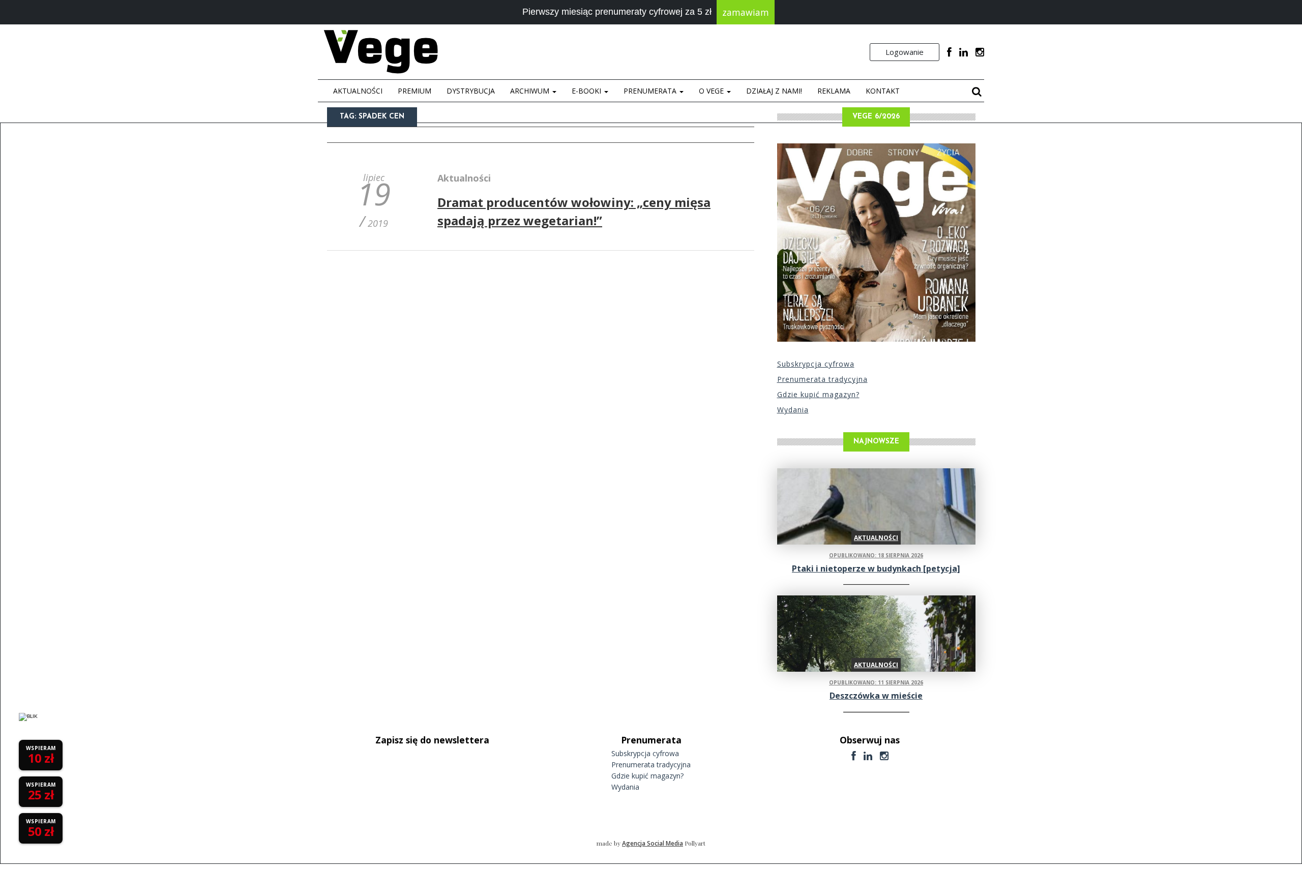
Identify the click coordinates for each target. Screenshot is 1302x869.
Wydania (793, 409)
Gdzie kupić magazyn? (818, 394)
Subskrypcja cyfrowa (815, 364)
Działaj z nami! (774, 91)
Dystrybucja (471, 91)
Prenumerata (651, 91)
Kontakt (883, 91)
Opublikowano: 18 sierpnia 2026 (876, 555)
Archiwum (530, 91)
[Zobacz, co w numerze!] (876, 242)
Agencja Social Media (652, 843)
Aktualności (357, 91)
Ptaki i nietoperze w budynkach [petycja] (876, 568)
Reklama (833, 91)
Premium (414, 91)
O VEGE (712, 91)
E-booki (587, 91)
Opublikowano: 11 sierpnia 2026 (876, 682)
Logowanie (904, 52)
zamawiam (745, 12)
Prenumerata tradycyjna (822, 379)
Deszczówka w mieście (876, 695)
